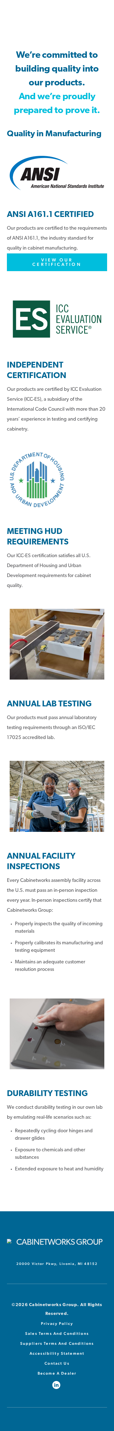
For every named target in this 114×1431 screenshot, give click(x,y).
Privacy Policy (57, 1323)
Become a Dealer (57, 1373)
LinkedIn (57, 1385)
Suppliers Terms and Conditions (57, 1343)
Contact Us (57, 1363)
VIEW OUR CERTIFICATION (56, 262)
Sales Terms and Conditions (57, 1333)
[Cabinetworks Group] (57, 1243)
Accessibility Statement (57, 1353)
